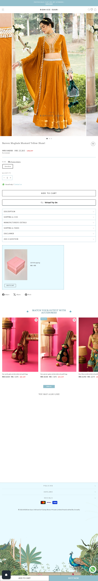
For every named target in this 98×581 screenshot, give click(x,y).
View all (49, 386)
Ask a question (11, 239)
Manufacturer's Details (15, 223)
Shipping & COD (11, 217)
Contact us (18, 184)
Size (11, 161)
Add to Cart (10, 285)
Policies (48, 486)
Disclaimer (9, 234)
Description (9, 212)
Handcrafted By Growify (71, 510)
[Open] (6, 574)
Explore (48, 492)
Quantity (6, 173)
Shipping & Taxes (11, 228)
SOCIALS (48, 498)
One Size (8, 166)
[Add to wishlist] (93, 144)
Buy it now (73, 578)
